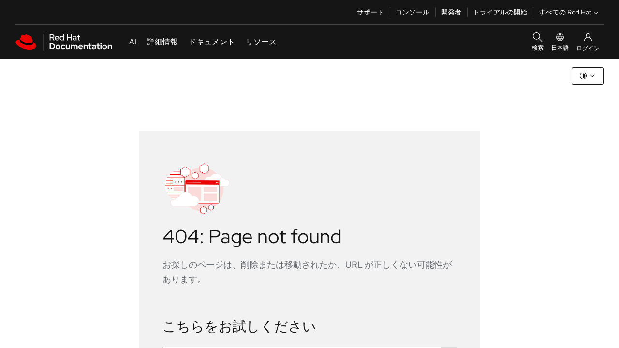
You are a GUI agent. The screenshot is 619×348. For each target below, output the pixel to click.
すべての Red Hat (565, 12)
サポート (370, 12)
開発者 (451, 12)
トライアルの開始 (500, 12)
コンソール (412, 12)
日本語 (560, 48)
